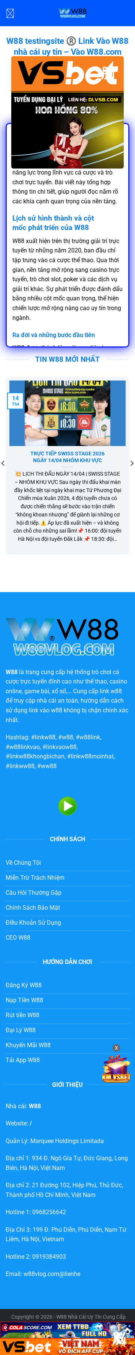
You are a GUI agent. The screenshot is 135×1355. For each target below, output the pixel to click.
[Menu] (10, 13)
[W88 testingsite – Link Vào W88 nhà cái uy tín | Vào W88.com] (72, 13)
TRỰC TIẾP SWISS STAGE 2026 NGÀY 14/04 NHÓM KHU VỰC (67, 457)
